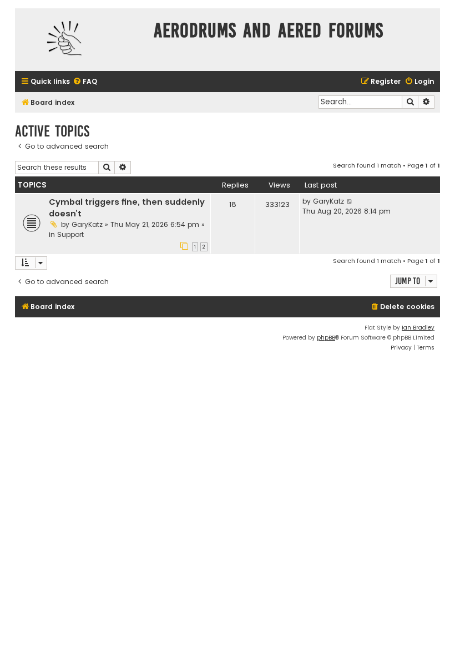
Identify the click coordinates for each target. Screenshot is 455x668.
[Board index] (81, 39)
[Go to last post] (349, 201)
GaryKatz (87, 224)
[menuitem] (85, 81)
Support (70, 234)
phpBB (326, 337)
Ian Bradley (418, 327)
